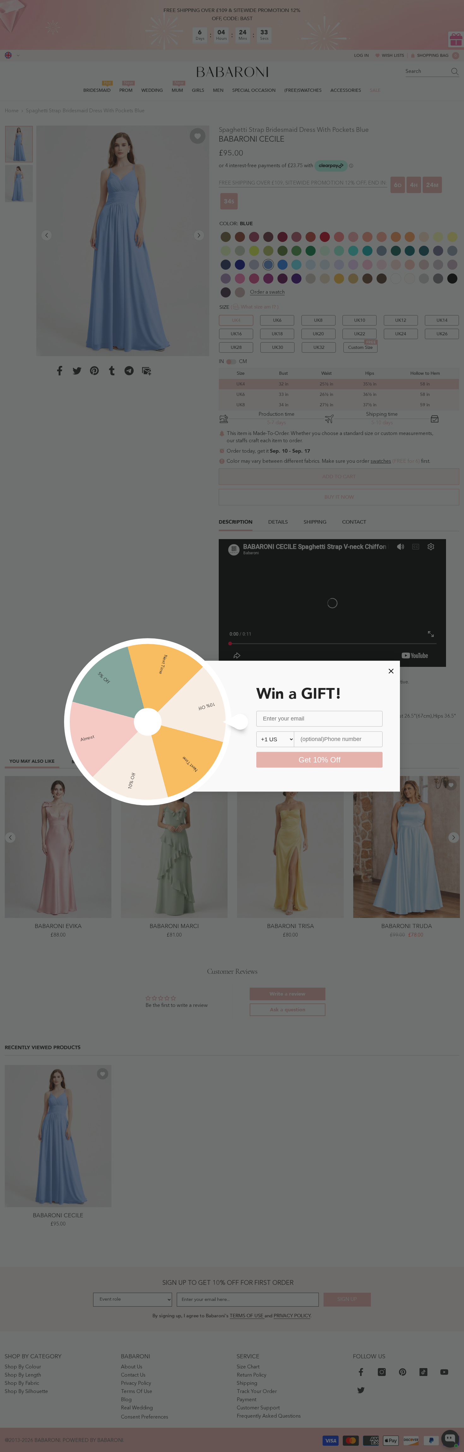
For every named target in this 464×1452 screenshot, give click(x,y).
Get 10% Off (320, 759)
